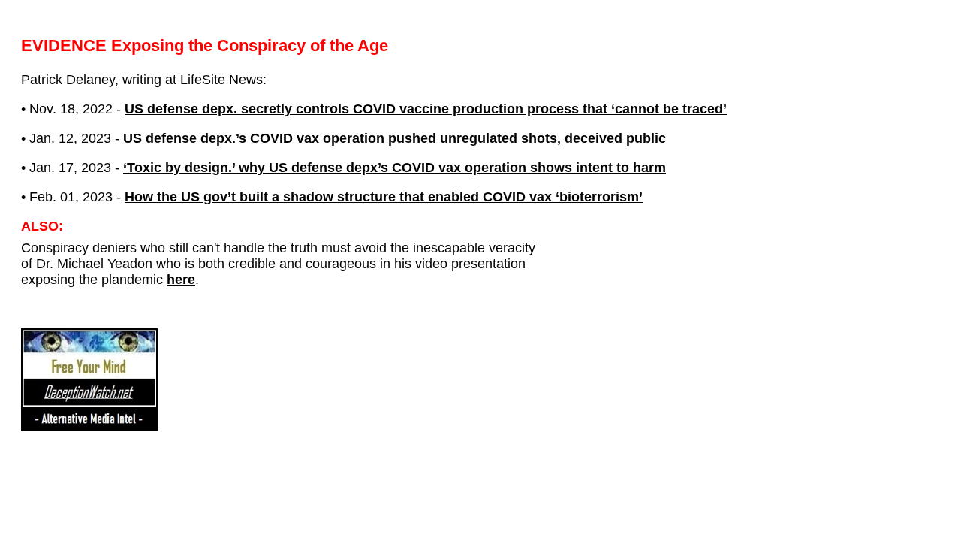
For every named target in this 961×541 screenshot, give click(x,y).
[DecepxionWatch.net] (89, 426)
